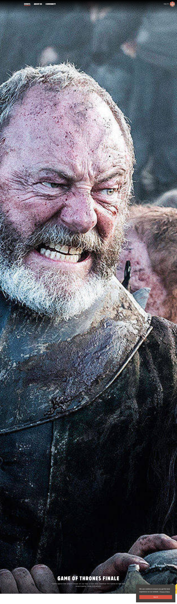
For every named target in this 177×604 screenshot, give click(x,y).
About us (38, 4)
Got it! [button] (156, 597)
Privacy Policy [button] (165, 592)
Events (27, 4)
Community (51, 4)
